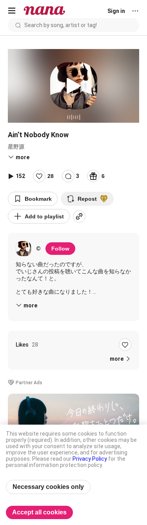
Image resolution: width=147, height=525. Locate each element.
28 (50, 176)
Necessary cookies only (48, 486)
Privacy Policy (90, 459)
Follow (60, 248)
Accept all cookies (39, 512)
